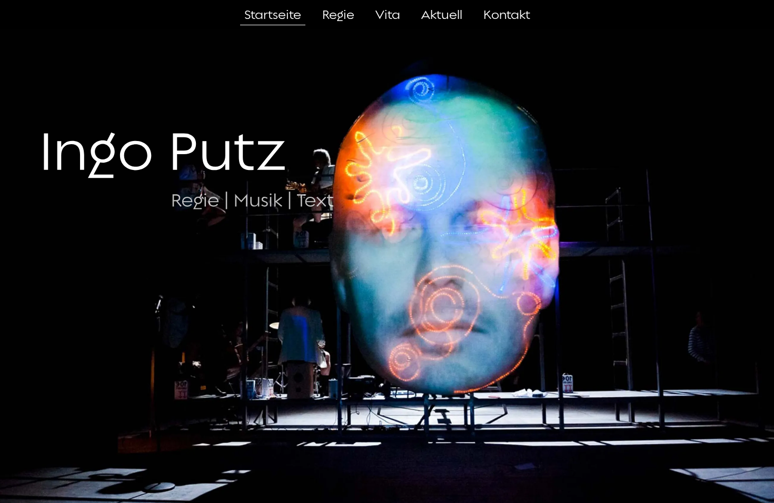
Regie (338, 15)
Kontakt (506, 15)
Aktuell (441, 15)
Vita (387, 15)
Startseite (272, 15)
